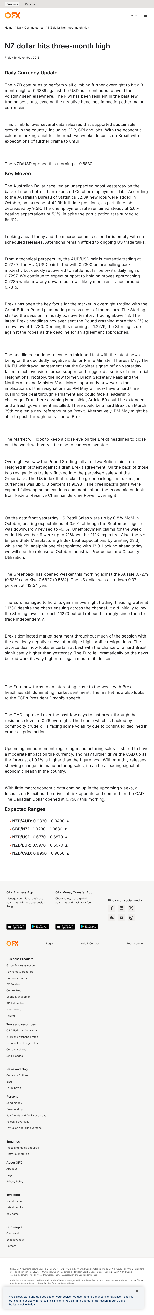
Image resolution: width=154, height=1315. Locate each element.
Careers (11, 1245)
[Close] (137, 1291)
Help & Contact (89, 943)
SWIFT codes (14, 1055)
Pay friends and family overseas (26, 1115)
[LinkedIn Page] (121, 908)
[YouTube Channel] (121, 917)
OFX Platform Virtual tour (21, 1030)
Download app (15, 1109)
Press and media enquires (22, 1147)
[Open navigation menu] (145, 15)
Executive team (15, 1239)
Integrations (13, 1009)
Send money (14, 1102)
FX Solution (13, 984)
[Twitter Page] (131, 908)
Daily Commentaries (30, 27)
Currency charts (16, 1049)
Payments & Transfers (19, 971)
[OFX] (12, 15)
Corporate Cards (16, 978)
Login (133, 15)
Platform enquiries (17, 1153)
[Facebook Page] (112, 908)
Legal (9, 1175)
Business (12, 4)
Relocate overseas (17, 1121)
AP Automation (15, 1003)
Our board (12, 1233)
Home (8, 27)
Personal (30, 4)
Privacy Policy (14, 1181)
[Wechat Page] (112, 917)
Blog (9, 1081)
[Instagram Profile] (131, 917)
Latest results (14, 1207)
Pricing (10, 1015)
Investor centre (15, 1201)
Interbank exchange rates (22, 1036)
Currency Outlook (17, 1075)
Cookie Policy (26, 1304)
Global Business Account (21, 965)
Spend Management (18, 996)
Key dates (12, 1213)
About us (12, 1168)
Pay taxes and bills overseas (24, 1127)
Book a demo (135, 943)
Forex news (13, 1088)
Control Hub (13, 990)
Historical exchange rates (22, 1043)
